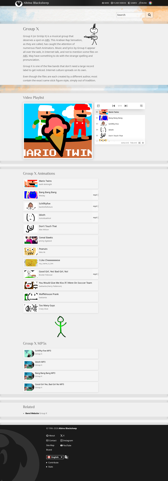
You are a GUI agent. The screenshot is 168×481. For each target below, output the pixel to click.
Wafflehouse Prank (49, 296)
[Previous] (113, 106)
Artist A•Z (125, 143)
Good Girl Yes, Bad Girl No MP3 (49, 386)
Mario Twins (45, 182)
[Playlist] (141, 106)
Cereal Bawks (46, 239)
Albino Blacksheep (68, 428)
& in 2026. (57, 473)
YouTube (67, 445)
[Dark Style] (143, 142)
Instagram (68, 440)
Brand (49, 450)
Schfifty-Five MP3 (43, 352)
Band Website (32, 413)
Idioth (45, 216)
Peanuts (43, 250)
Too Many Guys (47, 307)
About (52, 435)
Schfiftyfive (46, 205)
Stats (50, 466)
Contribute (53, 462)
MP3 (95, 195)
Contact (52, 440)
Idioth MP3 (40, 363)
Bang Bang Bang (47, 194)
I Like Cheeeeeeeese (49, 262)
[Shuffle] (139, 142)
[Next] (126, 106)
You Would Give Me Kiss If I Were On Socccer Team (65, 284)
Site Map (50, 445)
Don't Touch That (48, 228)
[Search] (149, 15)
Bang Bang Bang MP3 (45, 375)
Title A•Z (133, 143)
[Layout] (98, 106)
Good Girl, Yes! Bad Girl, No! (53, 273)
